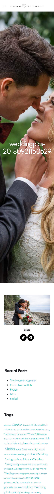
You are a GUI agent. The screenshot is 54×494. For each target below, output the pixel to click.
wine (33, 492)
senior (29, 477)
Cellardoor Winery (25, 434)
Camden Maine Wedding (32, 429)
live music (45, 443)
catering (47, 430)
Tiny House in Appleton (23, 380)
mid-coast (44, 464)
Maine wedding (18, 454)
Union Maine (18, 488)
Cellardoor (10, 434)
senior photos (27, 482)
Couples (44, 434)
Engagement (8, 439)
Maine (9, 448)
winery (38, 492)
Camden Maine (16, 430)
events (41, 438)
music (16, 474)
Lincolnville (35, 443)
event (15, 438)
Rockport (44, 473)
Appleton (7, 425)
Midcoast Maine (21, 468)
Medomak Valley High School (29, 464)
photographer (23, 473)
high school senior (21, 443)
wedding (27, 487)
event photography (28, 438)
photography (35, 473)
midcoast (8, 468)
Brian (13, 394)
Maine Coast (21, 449)
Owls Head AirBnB (21, 385)
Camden (17, 425)
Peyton (14, 389)
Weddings (25, 492)
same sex (7, 478)
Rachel (14, 399)
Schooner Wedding (18, 478)
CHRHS (38, 434)
